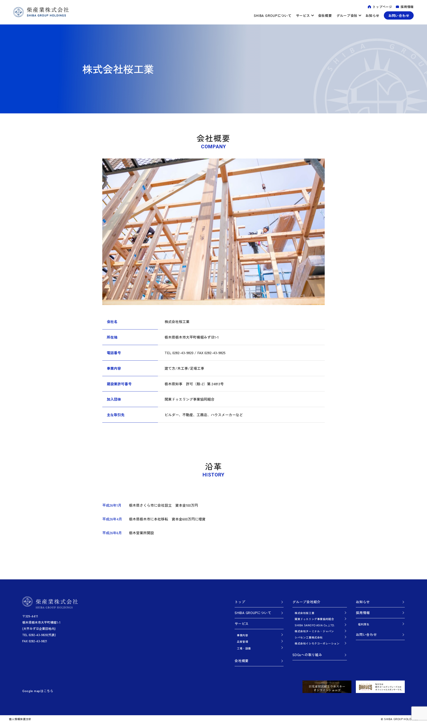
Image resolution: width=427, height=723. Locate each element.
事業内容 (242, 635)
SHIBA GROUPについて (272, 15)
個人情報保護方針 (20, 719)
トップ (240, 601)
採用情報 (407, 6)
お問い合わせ (398, 15)
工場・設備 (244, 648)
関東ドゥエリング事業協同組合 (314, 619)
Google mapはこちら (37, 691)
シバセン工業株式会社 (309, 637)
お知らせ (372, 15)
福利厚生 (363, 624)
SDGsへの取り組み (307, 654)
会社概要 (325, 15)
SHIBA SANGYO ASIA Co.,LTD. (315, 625)
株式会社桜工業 (304, 613)
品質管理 (242, 641)
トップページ (382, 6)
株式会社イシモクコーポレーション (317, 643)
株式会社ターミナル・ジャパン (314, 631)
